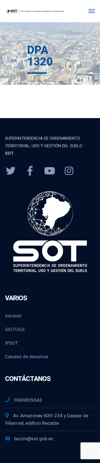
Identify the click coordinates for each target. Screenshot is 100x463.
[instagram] (68, 171)
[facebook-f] (30, 171)
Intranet (13, 316)
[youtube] (49, 171)
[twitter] (10, 171)
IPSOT (11, 343)
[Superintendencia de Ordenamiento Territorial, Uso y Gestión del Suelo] (34, 11)
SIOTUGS (14, 329)
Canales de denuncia (26, 356)
